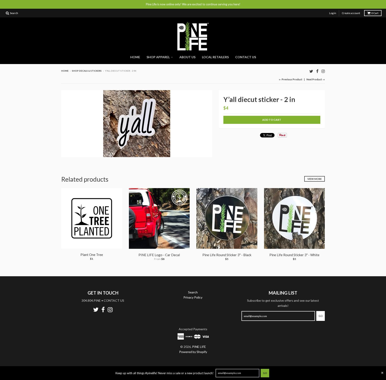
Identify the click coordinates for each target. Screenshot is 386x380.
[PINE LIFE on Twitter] (311, 71)
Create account (351, 13)
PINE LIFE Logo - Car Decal (159, 255)
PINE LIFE (199, 347)
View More (314, 178)
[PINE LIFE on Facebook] (317, 71)
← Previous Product (290, 79)
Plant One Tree (91, 255)
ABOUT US (187, 57)
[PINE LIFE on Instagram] (323, 71)
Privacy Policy (192, 297)
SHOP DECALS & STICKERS (87, 70)
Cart (374, 13)
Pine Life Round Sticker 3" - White (294, 255)
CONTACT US (245, 57)
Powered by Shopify (193, 352)
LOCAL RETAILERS (215, 57)
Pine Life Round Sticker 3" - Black (226, 255)
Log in (332, 13)
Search (193, 292)
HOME (135, 57)
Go (265, 373)
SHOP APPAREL (158, 57)
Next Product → (315, 79)
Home (65, 70)
